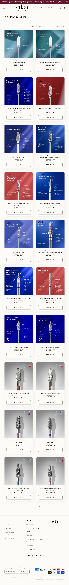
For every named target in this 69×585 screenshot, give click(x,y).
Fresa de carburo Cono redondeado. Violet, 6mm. (18, 441)
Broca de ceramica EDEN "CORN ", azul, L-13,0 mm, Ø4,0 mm (18, 61)
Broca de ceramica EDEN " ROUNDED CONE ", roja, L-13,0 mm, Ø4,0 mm (50, 61)
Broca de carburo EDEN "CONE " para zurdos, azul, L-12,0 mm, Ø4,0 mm (50, 346)
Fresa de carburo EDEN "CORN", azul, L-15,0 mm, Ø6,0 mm (18, 109)
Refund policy (40, 579)
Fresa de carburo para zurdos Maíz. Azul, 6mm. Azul (50, 441)
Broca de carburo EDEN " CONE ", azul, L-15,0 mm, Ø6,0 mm (18, 251)
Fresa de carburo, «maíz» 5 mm (50, 393)
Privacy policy (39, 578)
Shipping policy (60, 579)
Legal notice (48, 578)
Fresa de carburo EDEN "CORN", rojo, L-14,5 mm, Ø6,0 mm (50, 109)
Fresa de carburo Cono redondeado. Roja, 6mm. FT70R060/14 (18, 394)
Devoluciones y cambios (9, 534)
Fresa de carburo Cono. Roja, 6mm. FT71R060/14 (50, 489)
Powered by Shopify (28, 578)
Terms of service (49, 579)
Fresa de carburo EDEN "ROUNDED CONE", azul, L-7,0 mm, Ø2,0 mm (50, 204)
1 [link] (29, 506)
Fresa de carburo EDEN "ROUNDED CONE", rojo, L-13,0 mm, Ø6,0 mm (18, 204)
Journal (7, 524)
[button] (4, 8)
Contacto (7, 528)
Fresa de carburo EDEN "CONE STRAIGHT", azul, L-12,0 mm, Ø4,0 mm (50, 251)
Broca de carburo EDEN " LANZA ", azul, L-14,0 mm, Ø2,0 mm (18, 299)
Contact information (59, 578)
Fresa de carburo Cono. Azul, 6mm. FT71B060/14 (18, 489)
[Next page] (39, 507)
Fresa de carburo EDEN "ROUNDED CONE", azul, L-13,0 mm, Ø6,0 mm (50, 156)
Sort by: (34, 27)
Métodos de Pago (10, 539)
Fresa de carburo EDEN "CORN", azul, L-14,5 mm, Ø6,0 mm (18, 156)
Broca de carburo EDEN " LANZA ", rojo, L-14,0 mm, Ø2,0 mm (50, 299)
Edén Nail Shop (18, 578)
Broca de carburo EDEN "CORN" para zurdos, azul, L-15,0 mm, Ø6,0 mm (19, 346)
